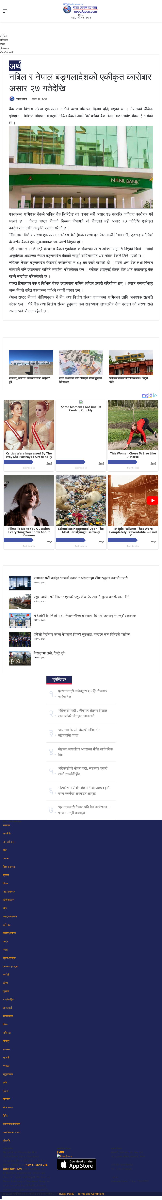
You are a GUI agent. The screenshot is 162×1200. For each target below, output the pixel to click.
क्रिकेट (6, 1099)
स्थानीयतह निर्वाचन (11, 1124)
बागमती (6, 1057)
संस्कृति (6, 1140)
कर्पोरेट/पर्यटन (9, 933)
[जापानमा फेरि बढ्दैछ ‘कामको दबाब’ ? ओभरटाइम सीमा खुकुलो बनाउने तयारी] (20, 589)
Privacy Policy (66, 1193)
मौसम (2, 44)
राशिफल (4, 39)
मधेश (5, 949)
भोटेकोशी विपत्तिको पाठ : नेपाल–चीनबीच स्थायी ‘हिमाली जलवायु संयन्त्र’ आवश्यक (85, 616)
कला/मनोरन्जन (10, 916)
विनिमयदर (4, 48)
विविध (5, 1115)
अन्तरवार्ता (7, 1007)
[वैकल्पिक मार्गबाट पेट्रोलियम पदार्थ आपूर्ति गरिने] (131, 374)
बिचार (5, 883)
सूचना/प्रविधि (9, 958)
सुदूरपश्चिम (8, 1074)
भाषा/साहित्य (8, 999)
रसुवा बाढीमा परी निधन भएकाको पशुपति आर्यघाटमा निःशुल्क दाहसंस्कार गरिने (82, 597)
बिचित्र (6, 1041)
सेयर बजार (8, 1107)
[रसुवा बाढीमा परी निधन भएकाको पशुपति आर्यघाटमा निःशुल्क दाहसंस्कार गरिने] (20, 608)
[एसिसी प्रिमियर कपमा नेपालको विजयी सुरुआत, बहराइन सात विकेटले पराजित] (20, 645)
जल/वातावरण (9, 891)
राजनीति (6, 833)
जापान (5, 858)
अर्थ (15, 65)
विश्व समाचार (9, 866)
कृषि (5, 1082)
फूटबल (6, 1090)
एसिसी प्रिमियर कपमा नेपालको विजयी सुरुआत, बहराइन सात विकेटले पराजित (82, 634)
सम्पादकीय (8, 1016)
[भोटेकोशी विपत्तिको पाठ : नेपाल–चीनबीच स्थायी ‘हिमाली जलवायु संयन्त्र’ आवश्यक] (20, 627)
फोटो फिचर (8, 899)
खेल (5, 908)
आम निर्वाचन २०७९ (12, 1132)
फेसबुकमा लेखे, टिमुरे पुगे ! (50, 653)
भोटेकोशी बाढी (6, 52)
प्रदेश (5, 941)
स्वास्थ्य (6, 1049)
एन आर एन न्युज (10, 966)
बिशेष (5, 1024)
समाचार (6, 825)
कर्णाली (6, 974)
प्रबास (6, 875)
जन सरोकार (8, 841)
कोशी (5, 982)
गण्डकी (6, 1065)
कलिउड (6, 924)
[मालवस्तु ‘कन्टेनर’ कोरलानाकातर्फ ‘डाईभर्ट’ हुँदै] (31, 374)
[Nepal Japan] (81, 8)
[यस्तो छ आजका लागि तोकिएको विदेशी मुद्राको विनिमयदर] (81, 374)
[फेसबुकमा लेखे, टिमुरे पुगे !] (20, 664)
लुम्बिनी (6, 991)
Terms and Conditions (91, 1193)
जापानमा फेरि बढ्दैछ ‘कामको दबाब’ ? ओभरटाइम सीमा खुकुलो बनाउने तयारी (81, 578)
